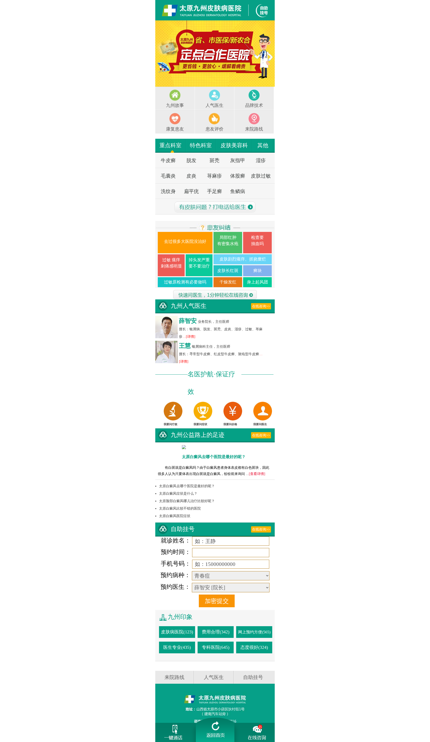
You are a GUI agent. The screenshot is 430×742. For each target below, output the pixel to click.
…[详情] (188, 336)
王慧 (185, 345)
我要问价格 (230, 424)
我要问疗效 (170, 424)
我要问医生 (260, 424)
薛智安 (188, 321)
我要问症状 (200, 424)
